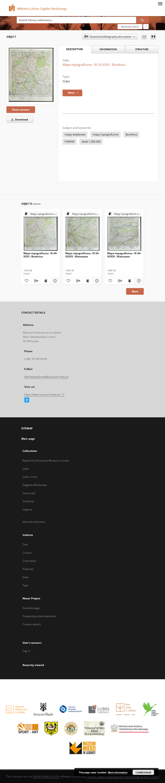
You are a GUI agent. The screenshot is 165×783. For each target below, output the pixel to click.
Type (25, 585)
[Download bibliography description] (35, 281)
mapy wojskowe (75, 134)
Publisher (28, 569)
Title (25, 544)
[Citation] (153, 36)
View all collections (34, 522)
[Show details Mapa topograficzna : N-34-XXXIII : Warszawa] (138, 281)
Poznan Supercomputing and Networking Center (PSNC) (123, 776)
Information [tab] (108, 49)
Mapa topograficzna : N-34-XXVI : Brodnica (40, 254)
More (135, 291)
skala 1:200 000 (91, 141)
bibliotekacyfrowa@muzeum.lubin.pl (46, 377)
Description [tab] (74, 49)
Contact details (32, 624)
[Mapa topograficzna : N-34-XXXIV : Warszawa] (82, 231)
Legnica (27, 509)
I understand (143, 772)
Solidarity (28, 501)
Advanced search (130, 26)
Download (21, 119)
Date (25, 577)
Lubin (26, 468)
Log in (26, 651)
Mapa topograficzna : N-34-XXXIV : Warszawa (82, 254)
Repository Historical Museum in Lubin (46, 460)
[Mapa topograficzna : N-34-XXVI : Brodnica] (31, 75)
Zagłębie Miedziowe (35, 485)
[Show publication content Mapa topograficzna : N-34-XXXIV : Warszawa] (87, 281)
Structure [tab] (141, 49)
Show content (20, 109)
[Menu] (160, 3)
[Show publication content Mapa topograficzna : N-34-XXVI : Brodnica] (45, 281)
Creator (27, 553)
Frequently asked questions (39, 616)
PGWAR (69, 141)
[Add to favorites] (144, 36)
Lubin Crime (30, 477)
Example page (31, 608)
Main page (28, 438)
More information (118, 772)
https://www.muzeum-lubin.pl (42, 394)
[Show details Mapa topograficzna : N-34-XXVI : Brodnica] (54, 281)
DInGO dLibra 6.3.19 (46, 776)
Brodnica (131, 134)
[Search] (142, 20)
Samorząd (29, 493)
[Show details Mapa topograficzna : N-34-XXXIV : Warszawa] (96, 281)
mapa (66, 81)
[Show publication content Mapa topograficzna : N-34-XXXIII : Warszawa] (129, 281)
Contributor (30, 561)
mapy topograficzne (105, 134)
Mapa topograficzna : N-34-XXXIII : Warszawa (124, 254)
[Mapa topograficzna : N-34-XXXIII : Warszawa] (124, 231)
